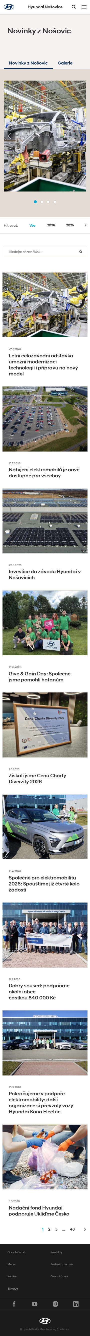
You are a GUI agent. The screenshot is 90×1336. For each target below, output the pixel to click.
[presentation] (9, 135)
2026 (51, 225)
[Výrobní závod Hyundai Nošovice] (45, 1321)
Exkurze (13, 1288)
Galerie (65, 63)
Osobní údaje (59, 1276)
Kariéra (12, 1276)
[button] (35, 202)
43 (72, 1229)
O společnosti (17, 1252)
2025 (70, 225)
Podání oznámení (62, 1264)
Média (12, 1264)
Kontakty (56, 1252)
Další (84, 1229)
